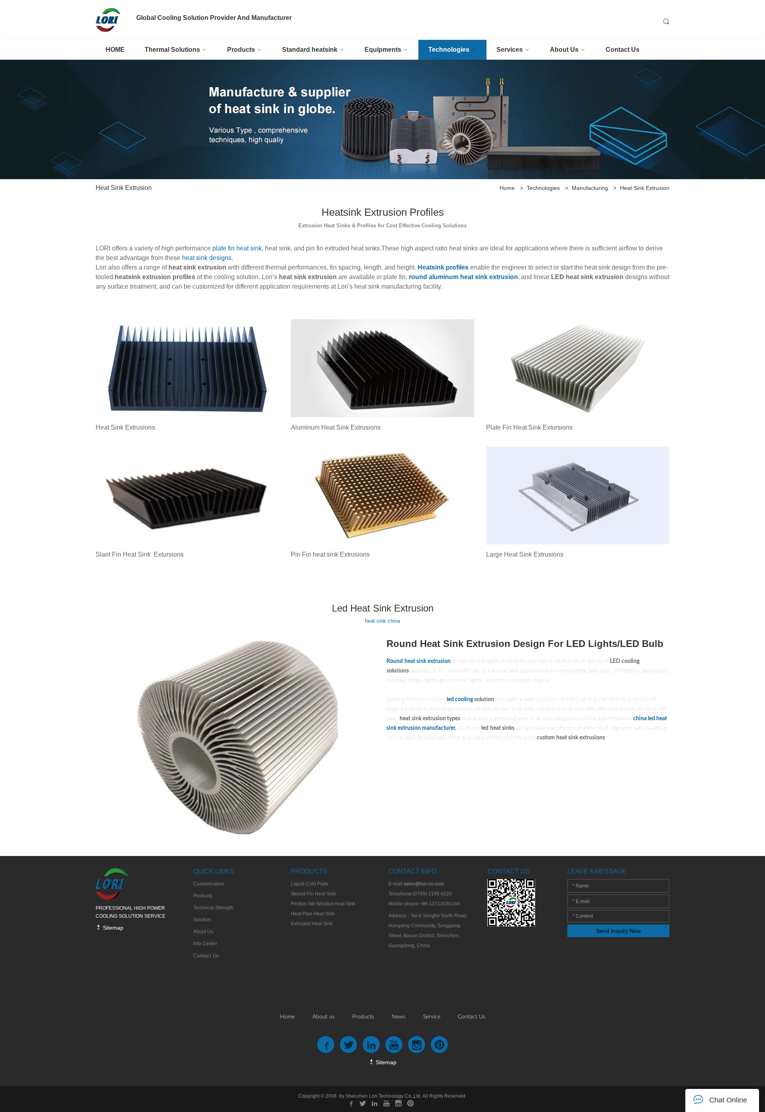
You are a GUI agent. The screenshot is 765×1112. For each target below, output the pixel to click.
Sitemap (112, 927)
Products (363, 1017)
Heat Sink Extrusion (644, 188)
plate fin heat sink (237, 248)
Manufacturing (590, 188)
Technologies (543, 188)
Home (507, 188)
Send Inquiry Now (618, 931)
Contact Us (471, 1017)
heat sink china (382, 621)
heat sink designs (206, 257)
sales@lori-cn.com (424, 884)
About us (323, 1017)
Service (431, 1017)
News (399, 1017)
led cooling (460, 699)
